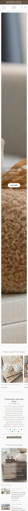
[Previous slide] (4, 2)
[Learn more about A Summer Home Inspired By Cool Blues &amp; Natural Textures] (5, 507)
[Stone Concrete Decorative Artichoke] (12, 369)
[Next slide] (23, 2)
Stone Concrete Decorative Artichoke (10, 384)
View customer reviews (14, 437)
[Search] (21, 7)
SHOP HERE (14, 185)
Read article (7, 478)
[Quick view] (21, 357)
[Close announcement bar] (26, 2)
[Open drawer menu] (4, 7)
